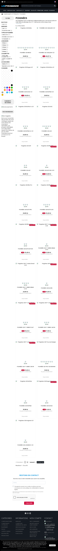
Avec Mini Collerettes (5, 56)
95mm (4, 43)
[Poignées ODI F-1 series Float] (25, 312)
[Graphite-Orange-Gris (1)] (2, 71)
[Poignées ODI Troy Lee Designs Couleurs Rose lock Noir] (52, 361)
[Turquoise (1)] (12, 92)
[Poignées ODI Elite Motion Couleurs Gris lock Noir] (26, 244)
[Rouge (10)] (9, 87)
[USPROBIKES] (10, 6)
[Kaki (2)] (2, 90)
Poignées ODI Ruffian (25, 406)
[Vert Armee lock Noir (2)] (5, 71)
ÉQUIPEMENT (27, 10)
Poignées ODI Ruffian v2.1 (47, 92)
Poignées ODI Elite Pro (25, 209)
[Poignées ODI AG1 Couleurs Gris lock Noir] (24, 165)
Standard (6, 39)
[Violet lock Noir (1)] (9, 71)
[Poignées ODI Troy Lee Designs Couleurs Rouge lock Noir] (46, 361)
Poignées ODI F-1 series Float (25, 327)
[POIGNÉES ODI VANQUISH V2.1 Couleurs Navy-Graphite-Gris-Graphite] (48, 47)
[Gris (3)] (2, 92)
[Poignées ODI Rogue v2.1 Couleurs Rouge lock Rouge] (28, 87)
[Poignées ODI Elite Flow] (46, 194)
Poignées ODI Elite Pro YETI (46, 170)
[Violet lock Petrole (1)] (9, 85)
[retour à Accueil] (2, 14)
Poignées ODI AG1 (25, 170)
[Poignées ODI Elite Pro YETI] (46, 155)
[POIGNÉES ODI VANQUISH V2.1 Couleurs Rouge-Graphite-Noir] (54, 47)
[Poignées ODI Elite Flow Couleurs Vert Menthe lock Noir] (49, 204)
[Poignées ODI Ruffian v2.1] (46, 76)
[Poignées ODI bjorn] (46, 272)
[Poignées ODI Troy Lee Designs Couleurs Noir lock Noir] (41, 361)
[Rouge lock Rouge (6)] (7, 83)
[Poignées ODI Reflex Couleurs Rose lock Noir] (29, 47)
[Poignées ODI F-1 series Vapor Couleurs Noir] (45, 322)
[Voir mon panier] (52, 1)
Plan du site (19, 533)
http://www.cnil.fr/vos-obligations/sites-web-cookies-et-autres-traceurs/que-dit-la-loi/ (26, 548)
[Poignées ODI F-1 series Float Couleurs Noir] (23, 322)
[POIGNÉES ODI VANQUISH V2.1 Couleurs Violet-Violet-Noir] (52, 47)
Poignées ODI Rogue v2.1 (25, 92)
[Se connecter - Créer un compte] (49, 3)
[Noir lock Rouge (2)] (2, 80)
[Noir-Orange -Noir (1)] (9, 73)
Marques (18, 521)
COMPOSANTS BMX (11, 10)
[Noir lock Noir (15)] (2, 78)
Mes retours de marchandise (34, 524)
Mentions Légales (21, 527)
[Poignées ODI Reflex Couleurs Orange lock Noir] (25, 47)
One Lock (6, 34)
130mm (5, 45)
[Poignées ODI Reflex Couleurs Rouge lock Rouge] (32, 47)
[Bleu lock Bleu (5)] (12, 80)
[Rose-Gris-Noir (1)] (5, 78)
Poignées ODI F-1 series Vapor (46, 327)
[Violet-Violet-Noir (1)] (7, 73)
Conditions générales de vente (21, 524)
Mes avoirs (33, 527)
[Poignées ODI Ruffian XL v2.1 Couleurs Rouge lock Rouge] (27, 126)
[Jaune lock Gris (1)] (9, 83)
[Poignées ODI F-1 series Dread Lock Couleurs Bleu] (24, 283)
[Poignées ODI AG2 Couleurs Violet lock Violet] (45, 126)
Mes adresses (33, 529)
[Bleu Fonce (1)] (5, 92)
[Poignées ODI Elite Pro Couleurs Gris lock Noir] (25, 204)
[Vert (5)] (12, 87)
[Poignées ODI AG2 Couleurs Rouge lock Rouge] (48, 126)
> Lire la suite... (19, 23)
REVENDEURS (52, 10)
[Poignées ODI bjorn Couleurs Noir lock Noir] (46, 283)
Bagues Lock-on (8, 66)
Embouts (6, 64)
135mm (5, 47)
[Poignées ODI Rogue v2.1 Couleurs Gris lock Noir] (26, 87)
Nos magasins (20, 529)
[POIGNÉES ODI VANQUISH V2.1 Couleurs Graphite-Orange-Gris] (41, 47)
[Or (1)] (12, 90)
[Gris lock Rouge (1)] (7, 75)
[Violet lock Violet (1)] (12, 73)
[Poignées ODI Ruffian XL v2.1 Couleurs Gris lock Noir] (25, 126)
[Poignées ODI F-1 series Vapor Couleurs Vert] (25, 361)
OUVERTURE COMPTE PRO (50, 539)
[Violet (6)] (9, 90)
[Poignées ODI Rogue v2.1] (25, 76)
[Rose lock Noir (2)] (2, 85)
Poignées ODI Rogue (46, 406)
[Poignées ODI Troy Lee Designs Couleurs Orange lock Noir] (48, 361)
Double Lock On (8, 37)
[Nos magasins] (7, 116)
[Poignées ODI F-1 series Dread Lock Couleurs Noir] (22, 283)
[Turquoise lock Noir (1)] (9, 78)
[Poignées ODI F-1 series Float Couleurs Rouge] (27, 322)
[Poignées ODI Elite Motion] (25, 233)
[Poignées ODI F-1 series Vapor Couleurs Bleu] (46, 322)
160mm (5, 51)
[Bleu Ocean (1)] (7, 92)
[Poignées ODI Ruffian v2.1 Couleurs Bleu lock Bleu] (46, 87)
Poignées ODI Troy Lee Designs (46, 366)
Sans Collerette (6, 59)
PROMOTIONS (40, 10)
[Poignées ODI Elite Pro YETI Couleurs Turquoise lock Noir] (46, 165)
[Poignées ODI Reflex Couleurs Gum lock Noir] (31, 47)
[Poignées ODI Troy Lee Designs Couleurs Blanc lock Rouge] (43, 361)
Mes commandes (34, 521)
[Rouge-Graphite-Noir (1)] (12, 78)
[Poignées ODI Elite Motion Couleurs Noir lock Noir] (24, 244)
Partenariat (19, 531)
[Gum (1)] (2, 95)
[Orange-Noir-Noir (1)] (5, 75)
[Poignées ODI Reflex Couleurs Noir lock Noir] (18, 47)
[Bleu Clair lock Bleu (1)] (2, 73)
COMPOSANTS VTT (20, 10)
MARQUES (46, 10)
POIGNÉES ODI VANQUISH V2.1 (46, 52)
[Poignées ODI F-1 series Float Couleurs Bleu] (25, 322)
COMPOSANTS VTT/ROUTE (5, 524)
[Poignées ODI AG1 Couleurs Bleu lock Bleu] (26, 165)
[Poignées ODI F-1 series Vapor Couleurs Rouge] (48, 322)
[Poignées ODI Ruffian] (25, 390)
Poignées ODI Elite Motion (25, 249)
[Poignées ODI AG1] (25, 155)
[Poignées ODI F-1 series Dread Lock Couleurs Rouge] (26, 283)
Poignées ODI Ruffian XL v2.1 (25, 131)
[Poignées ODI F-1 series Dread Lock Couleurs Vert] (28, 283)
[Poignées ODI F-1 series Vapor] (46, 312)
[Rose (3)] (7, 90)
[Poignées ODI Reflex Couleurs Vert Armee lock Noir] (23, 47)
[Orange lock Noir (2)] (2, 83)
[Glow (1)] (2, 75)
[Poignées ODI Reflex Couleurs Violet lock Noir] (27, 47)
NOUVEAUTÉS (34, 10)
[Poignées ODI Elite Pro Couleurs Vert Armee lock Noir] (27, 204)
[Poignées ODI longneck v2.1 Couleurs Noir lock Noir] (25, 440)
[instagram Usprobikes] (5, 2)
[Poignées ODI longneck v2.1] (25, 429)
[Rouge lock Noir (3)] (5, 83)
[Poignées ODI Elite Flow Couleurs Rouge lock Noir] (46, 204)
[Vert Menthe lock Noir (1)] (5, 73)
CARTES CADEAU (5, 531)
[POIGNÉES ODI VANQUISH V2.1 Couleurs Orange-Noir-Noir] (43, 47)
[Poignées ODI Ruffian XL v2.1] (25, 115)
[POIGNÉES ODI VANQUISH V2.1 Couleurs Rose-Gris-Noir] (50, 47)
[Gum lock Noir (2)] (12, 83)
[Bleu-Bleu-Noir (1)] (9, 75)
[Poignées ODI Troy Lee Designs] (46, 351)
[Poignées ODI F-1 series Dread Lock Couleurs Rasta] (46, 244)
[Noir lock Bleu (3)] (5, 80)
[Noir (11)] (12, 85)
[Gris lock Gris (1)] (7, 78)
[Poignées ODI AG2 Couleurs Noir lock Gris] (46, 126)
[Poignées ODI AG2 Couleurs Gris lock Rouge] (50, 126)
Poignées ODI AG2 (47, 131)
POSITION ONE (7, 30)
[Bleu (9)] (7, 87)
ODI (4, 28)
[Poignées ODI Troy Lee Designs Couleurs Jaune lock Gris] (50, 361)
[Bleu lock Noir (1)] (9, 80)
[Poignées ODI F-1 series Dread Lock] (46, 233)
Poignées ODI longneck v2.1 (25, 445)
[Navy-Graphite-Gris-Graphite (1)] (12, 71)
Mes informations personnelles (35, 532)
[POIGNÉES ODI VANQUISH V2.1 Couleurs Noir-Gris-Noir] (45, 47)
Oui (4, 24)
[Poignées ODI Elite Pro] (25, 194)
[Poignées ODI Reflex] (25, 37)
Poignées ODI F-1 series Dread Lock (46, 248)
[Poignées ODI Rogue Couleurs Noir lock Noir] (46, 401)
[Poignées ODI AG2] (46, 115)
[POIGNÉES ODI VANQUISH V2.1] (46, 37)
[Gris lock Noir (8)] (7, 85)
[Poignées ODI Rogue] (46, 390)
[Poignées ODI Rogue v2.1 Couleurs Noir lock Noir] (22, 87)
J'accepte (52, 545)
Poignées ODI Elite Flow (46, 209)
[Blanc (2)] (2, 87)
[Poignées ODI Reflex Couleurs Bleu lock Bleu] (20, 47)
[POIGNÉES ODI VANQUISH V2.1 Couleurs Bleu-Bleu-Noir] (46, 47)
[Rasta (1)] (5, 95)
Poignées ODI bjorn (46, 288)
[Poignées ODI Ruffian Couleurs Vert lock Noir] (25, 401)
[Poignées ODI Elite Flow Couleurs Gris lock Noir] (47, 204)
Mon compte (35, 518)
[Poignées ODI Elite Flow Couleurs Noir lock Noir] (44, 204)
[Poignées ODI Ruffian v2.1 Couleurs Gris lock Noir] (47, 87)
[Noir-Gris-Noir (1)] (7, 71)
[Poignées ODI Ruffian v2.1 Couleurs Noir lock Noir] (44, 87)
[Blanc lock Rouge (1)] (7, 80)
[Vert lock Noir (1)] (5, 85)
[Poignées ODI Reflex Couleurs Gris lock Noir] (22, 47)
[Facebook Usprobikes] (2, 2)
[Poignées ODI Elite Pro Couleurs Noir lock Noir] (23, 204)
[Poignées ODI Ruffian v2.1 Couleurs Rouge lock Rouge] (49, 87)
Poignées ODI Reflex (25, 52)
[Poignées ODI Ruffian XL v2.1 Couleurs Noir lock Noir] (23, 126)
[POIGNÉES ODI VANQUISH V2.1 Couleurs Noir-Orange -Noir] (39, 47)
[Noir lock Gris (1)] (12, 75)
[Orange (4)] (5, 90)
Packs (3, 529)
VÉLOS (4, 10)
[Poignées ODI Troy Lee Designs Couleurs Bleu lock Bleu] (45, 361)
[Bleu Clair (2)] (9, 92)
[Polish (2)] (5, 87)
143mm (5, 49)
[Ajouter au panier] (25, 60)
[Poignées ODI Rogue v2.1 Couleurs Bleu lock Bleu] (24, 87)
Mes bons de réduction (33, 535)
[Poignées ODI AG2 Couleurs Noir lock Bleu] (43, 126)
